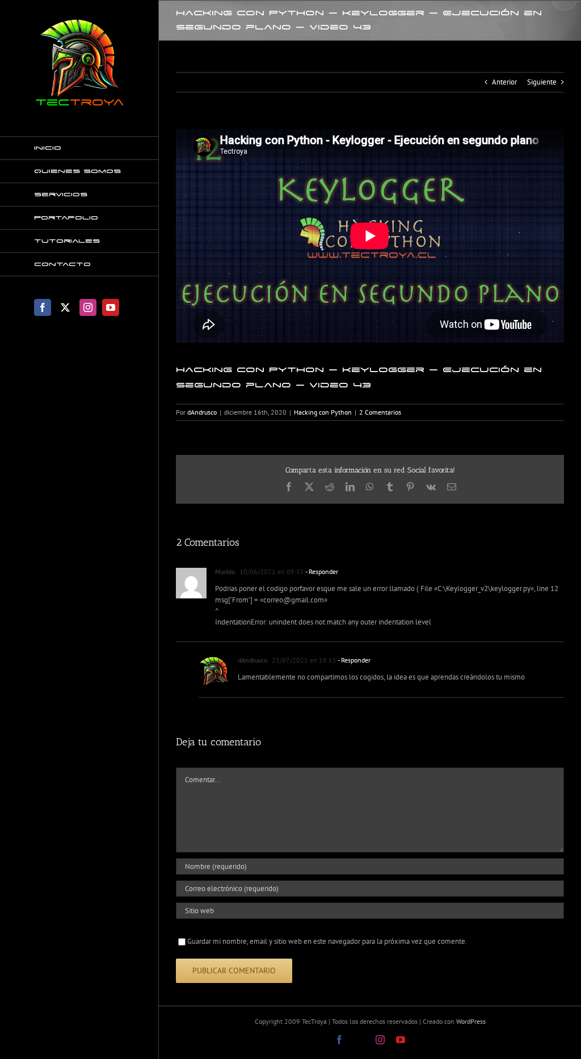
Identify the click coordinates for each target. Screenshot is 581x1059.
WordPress (471, 1021)
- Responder (321, 571)
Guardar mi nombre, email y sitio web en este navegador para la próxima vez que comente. (327, 941)
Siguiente (542, 82)
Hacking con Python (323, 412)
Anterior (504, 82)
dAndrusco (202, 412)
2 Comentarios (380, 412)
